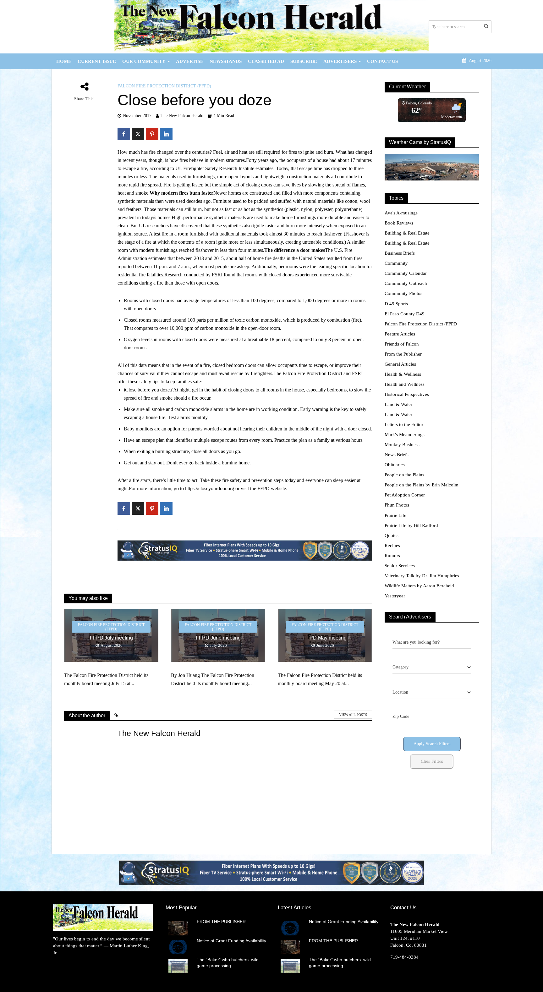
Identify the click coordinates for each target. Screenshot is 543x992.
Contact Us (382, 61)
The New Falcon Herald (182, 115)
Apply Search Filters (432, 743)
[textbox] (400, 667)
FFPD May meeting (325, 637)
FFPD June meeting (218, 637)
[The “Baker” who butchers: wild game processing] (178, 965)
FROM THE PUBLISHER (222, 921)
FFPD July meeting (111, 637)
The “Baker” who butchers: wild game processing (228, 962)
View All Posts (353, 715)
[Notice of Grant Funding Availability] (178, 946)
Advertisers (340, 61)
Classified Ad (266, 61)
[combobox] (431, 667)
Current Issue (97, 61)
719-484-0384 (404, 957)
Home (63, 61)
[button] (271, 872)
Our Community (144, 61)
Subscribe (303, 61)
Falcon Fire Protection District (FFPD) (164, 86)
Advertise (189, 61)
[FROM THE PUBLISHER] (178, 927)
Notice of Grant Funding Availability (231, 940)
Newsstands (226, 61)
